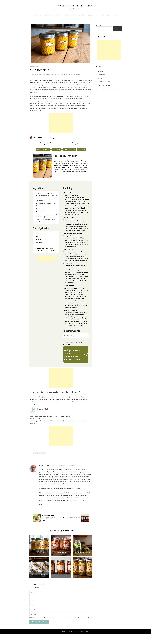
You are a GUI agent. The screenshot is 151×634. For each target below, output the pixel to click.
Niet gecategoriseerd (34, 66)
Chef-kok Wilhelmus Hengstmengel (44, 138)
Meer (114, 15)
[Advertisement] (61, 123)
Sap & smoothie (105, 15)
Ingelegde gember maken (82, 575)
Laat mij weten (68, 359)
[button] (87, 336)
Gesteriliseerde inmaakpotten (46, 248)
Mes (36, 236)
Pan (36, 233)
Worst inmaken (61, 552)
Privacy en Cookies (104, 82)
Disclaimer (101, 75)
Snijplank (38, 239)
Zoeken (98, 25)
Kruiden (90, 15)
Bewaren (58, 15)
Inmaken (73, 15)
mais (44, 453)
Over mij (100, 78)
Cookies (100, 71)
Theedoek (38, 242)
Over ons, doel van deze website (108, 89)
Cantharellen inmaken (61, 575)
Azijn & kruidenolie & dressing (44, 15)
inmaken (37, 453)
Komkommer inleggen (82, 552)
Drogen (66, 15)
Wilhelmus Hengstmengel (37, 74)
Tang (37, 245)
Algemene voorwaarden (105, 85)
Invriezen (82, 15)
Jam (97, 15)
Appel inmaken (39, 552)
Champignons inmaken (39, 575)
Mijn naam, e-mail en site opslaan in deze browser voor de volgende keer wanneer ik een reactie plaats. (60, 618)
